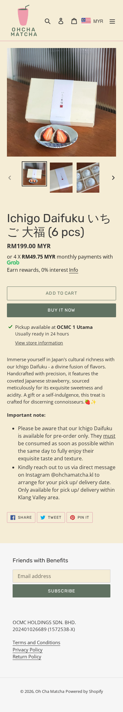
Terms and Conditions (36, 642)
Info (73, 269)
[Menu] (112, 20)
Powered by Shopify (84, 691)
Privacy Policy (28, 649)
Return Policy (27, 656)
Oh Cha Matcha (49, 691)
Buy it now (61, 310)
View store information (39, 343)
